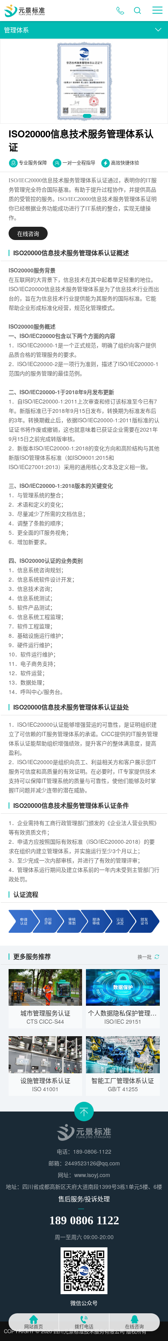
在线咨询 (134, 1326)
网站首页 (33, 1326)
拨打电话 (84, 1326)
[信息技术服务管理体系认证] (84, 81)
